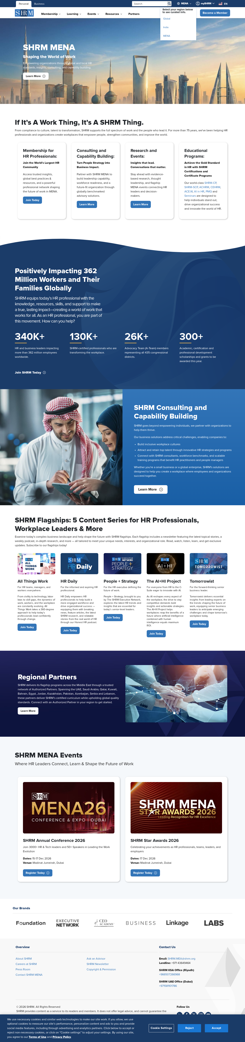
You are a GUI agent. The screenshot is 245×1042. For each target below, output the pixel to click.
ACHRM (204, 187)
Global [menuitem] (166, 19)
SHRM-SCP (191, 187)
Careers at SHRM (26, 964)
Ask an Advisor (96, 958)
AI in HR (199, 191)
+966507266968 (169, 974)
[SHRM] (24, 13)
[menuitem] (186, 3)
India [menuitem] (165, 27)
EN (225, 3)
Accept (216, 1028)
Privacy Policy (62, 1037)
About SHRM (24, 958)
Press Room (23, 969)
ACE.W (188, 191)
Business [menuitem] (39, 4)
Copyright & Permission (101, 969)
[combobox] (223, 3)
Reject (189, 1028)
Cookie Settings (161, 1028)
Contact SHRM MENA (29, 974)
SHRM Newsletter (98, 964)
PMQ (209, 191)
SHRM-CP (210, 182)
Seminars (190, 195)
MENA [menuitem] (166, 36)
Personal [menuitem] (24, 4)
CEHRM (215, 187)
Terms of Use (37, 1037)
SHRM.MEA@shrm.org (181, 958)
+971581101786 (168, 985)
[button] (215, 12)
